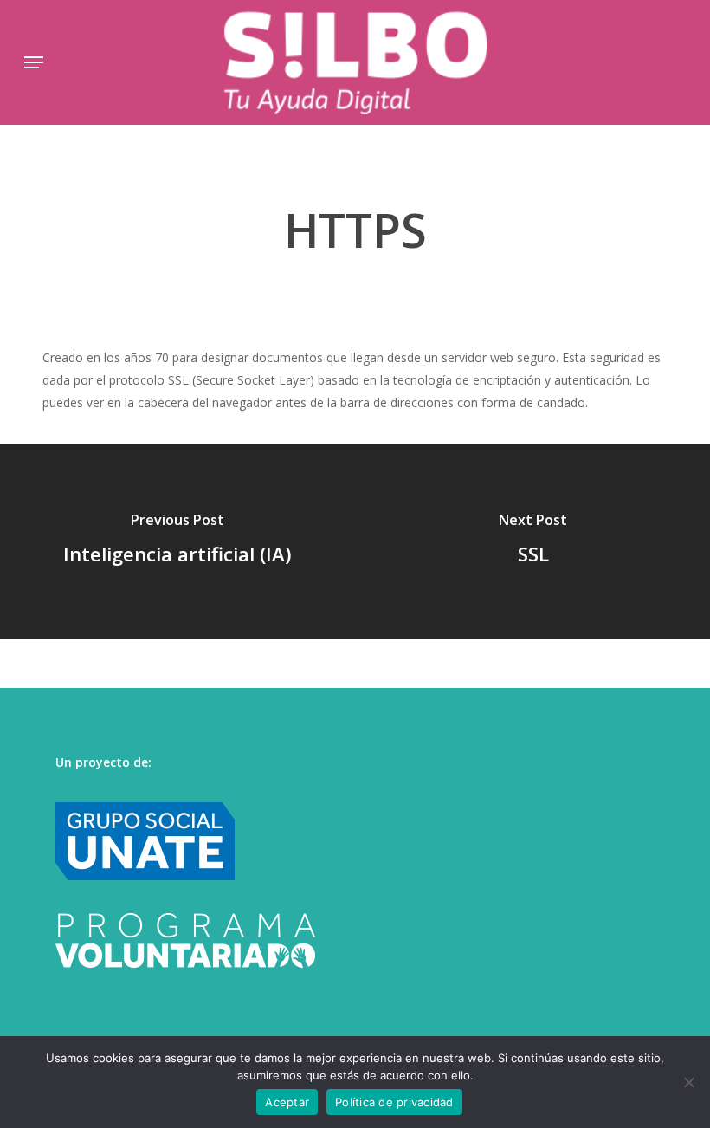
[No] (688, 1082)
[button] (33, 62)
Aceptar (287, 1102)
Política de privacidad (394, 1102)
